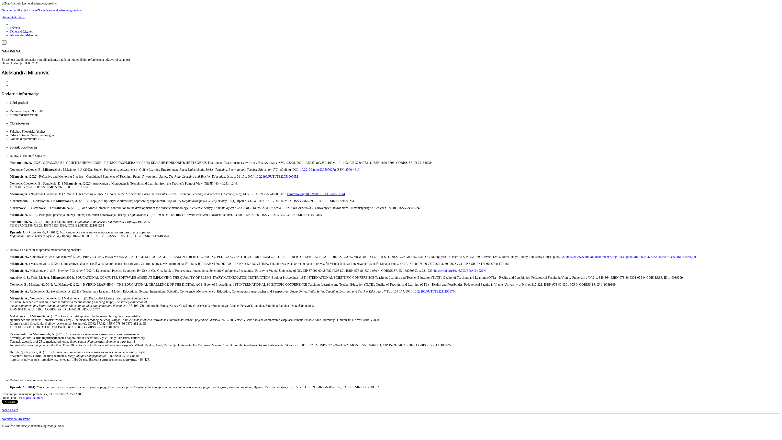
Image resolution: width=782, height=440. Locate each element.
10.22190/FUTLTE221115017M (434, 291)
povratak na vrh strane (16, 419)
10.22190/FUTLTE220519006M (276, 176)
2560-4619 (352, 169)
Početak (15, 28)
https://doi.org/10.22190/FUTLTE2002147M (316, 194)
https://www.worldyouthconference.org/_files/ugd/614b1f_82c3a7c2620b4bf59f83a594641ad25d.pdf (631, 256)
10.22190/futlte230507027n (318, 169)
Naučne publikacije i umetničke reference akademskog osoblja (42, 10)
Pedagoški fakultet (31, 397)
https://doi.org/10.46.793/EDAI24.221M (460, 270)
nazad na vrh (10, 410)
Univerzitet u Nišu (13, 17)
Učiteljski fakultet (21, 31)
